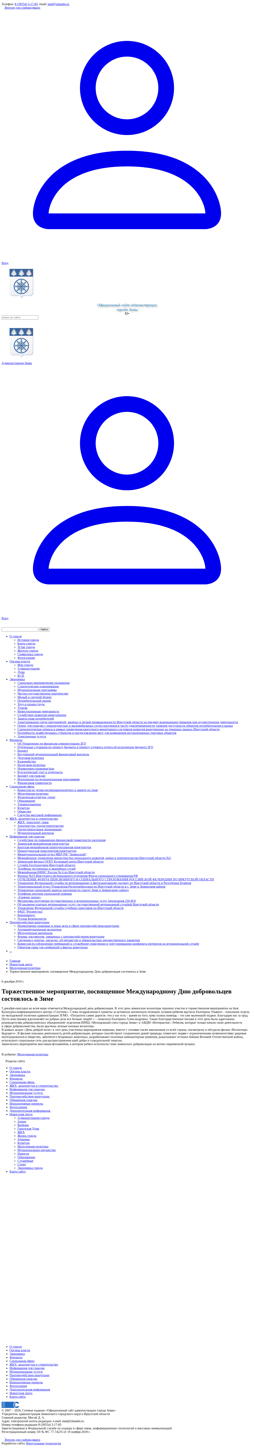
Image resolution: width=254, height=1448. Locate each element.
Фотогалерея (26, 657)
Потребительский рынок (34, 700)
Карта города (26, 643)
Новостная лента (21, 964)
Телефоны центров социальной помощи (44, 893)
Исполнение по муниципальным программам (48, 779)
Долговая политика (30, 758)
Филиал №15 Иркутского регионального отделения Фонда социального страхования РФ (77, 875)
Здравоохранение (29, 804)
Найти (44, 629)
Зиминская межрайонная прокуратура (43, 843)
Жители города (27, 650)
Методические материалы (35, 933)
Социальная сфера (22, 786)
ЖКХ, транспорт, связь (33, 822)
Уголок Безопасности (31, 918)
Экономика (17, 679)
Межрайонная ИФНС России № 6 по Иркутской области (56, 872)
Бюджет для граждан (31, 775)
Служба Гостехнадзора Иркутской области (46, 865)
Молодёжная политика (32, 793)
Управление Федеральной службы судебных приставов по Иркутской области (70, 908)
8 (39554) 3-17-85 (26, 4)
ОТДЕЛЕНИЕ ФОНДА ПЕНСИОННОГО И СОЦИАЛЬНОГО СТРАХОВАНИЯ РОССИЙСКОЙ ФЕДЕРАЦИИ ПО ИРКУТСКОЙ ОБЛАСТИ (115, 879)
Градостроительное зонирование (39, 829)
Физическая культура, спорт (36, 797)
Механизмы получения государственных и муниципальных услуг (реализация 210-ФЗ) (76, 901)
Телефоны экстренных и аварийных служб (46, 868)
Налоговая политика (31, 765)
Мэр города (25, 665)
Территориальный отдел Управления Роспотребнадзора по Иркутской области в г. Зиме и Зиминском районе (91, 886)
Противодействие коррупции (29, 922)
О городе (16, 636)
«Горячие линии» (29, 897)
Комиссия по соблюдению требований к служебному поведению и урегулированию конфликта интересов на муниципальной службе (108, 943)
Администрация (28, 668)
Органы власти (20, 661)
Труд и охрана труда (31, 704)
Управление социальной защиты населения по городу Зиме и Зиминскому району (73, 890)
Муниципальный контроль (35, 833)
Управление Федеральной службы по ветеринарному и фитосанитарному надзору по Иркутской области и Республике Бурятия (104, 883)
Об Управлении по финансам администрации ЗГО (51, 743)
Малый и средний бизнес (34, 697)
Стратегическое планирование (38, 686)
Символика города (30, 654)
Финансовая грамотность (34, 783)
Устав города (26, 647)
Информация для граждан (27, 836)
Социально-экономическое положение (43, 682)
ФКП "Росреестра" (30, 911)
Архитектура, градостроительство (40, 825)
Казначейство (26, 761)
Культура (23, 808)
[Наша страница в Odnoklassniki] (3, 1436)
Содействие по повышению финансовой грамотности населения (61, 840)
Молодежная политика (32, 1054)
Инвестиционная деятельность (38, 711)
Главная (15, 960)
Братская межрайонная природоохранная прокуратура (54, 847)
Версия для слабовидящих (22, 7)
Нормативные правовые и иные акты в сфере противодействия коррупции (68, 926)
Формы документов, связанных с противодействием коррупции (60, 936)
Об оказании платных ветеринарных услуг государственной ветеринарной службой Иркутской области (88, 904)
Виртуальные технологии (43, 1443)
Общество (24, 811)
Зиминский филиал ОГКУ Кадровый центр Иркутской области (60, 861)
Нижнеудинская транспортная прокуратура (46, 850)
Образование (26, 800)
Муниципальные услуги (26, 1371)
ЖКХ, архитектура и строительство (34, 818)
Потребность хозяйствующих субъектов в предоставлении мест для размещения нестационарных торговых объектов (96, 733)
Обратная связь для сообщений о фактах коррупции (52, 947)
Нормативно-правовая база (35, 768)
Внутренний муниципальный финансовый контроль (53, 754)
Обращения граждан (23, 1378)
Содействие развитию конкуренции (41, 715)
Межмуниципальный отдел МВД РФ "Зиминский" (52, 854)
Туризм (22, 708)
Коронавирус (26, 915)
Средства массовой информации (39, 815)
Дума (21, 672)
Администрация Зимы (17, 363)
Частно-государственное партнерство (42, 693)
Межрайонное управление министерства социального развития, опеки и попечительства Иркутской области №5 (94, 858)
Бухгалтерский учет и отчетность (40, 772)
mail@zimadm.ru (58, 4)
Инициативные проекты (26, 1382)
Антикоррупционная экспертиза (39, 929)
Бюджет (22, 750)
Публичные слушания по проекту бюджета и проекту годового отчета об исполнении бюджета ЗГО (85, 747)
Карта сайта (18, 1396)
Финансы (16, 740)
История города (28, 640)
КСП (20, 675)
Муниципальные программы (37, 690)
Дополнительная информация (30, 1389)
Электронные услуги (31, 736)
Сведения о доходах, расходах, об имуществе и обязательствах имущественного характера (78, 940)
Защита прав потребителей (35, 718)
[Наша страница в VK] (6, 1436)
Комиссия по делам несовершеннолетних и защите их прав (57, 790)
